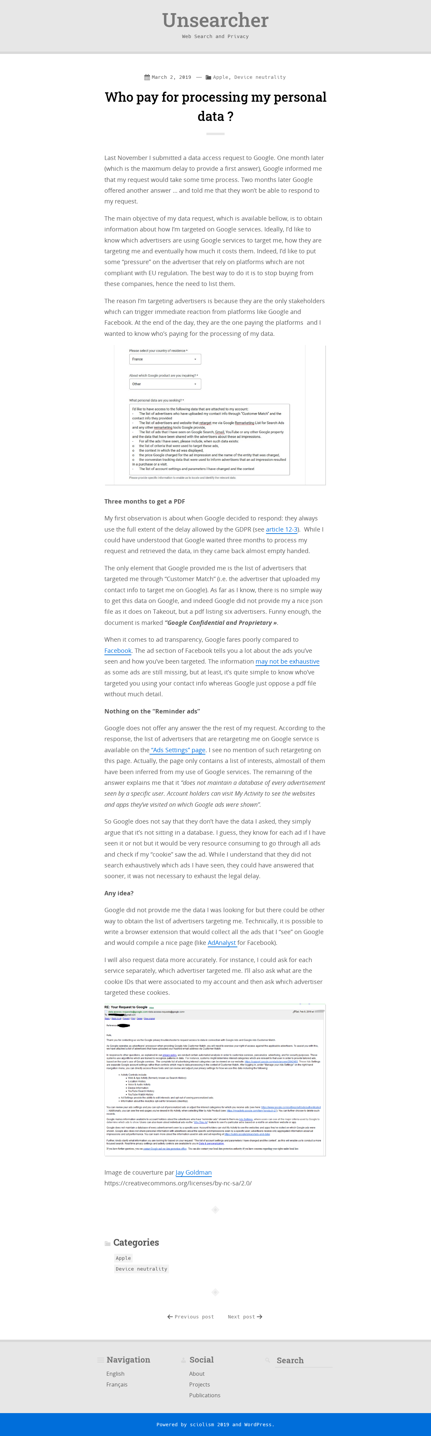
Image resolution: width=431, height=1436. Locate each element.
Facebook (117, 650)
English (115, 1373)
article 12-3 (281, 529)
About (197, 1373)
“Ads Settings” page (177, 750)
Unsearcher (215, 19)
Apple (220, 77)
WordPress (258, 1424)
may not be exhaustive (288, 661)
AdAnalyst (222, 942)
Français (117, 1384)
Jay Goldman (194, 1172)
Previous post (194, 1316)
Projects (199, 1384)
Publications (205, 1395)
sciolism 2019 (209, 1424)
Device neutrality (260, 77)
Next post (241, 1316)
